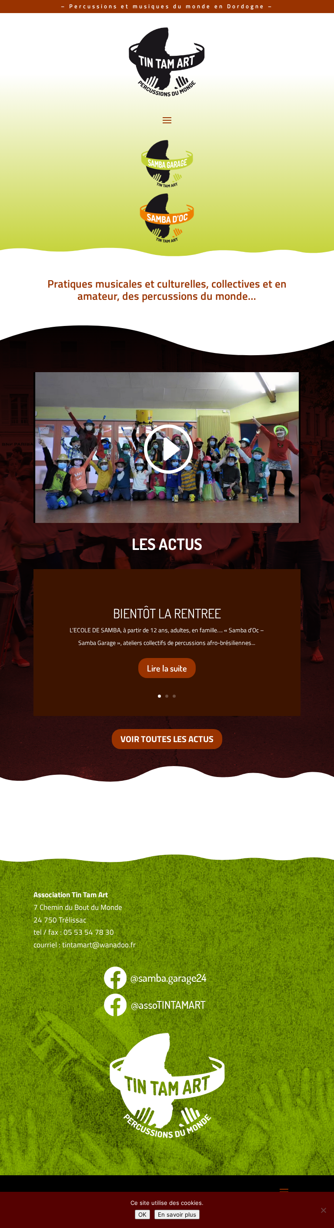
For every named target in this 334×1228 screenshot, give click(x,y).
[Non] (323, 1210)
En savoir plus (177, 1214)
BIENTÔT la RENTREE (167, 613)
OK (142, 1214)
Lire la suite (167, 668)
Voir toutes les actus (167, 739)
